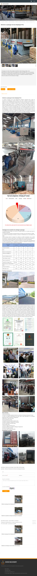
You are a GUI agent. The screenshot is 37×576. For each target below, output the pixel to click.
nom (3, 471)
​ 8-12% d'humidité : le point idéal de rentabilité (9, 523)
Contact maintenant (11, 89)
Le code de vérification (5, 486)
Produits (6, 21)
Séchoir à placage (11, 21)
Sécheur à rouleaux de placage (20, 21)
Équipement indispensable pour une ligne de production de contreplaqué (12, 522)
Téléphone (20, 475)
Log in (34, 1)
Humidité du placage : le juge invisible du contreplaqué (10, 520)
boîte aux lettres (4, 475)
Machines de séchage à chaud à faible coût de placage (11, 545)
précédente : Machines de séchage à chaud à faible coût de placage (12, 467)
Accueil (2, 21)
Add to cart (3, 89)
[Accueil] (5, 4)
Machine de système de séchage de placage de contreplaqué (12, 515)
